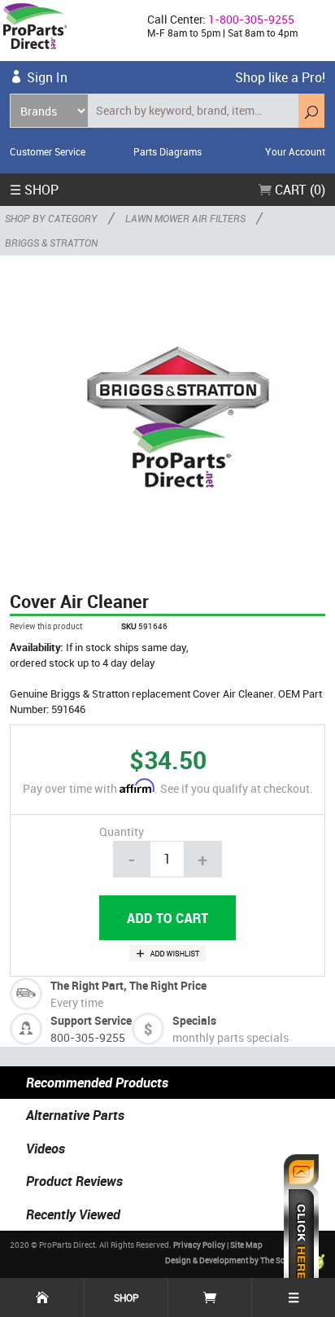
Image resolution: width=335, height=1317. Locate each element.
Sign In (47, 77)
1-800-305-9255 (251, 19)
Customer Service (47, 151)
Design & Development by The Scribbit (236, 1261)
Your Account (295, 151)
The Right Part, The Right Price (128, 985)
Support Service (91, 1020)
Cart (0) (298, 190)
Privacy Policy (199, 1244)
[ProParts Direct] (67, 30)
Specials (194, 1020)
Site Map (246, 1244)
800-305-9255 (87, 1037)
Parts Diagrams (167, 151)
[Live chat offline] (301, 1227)
